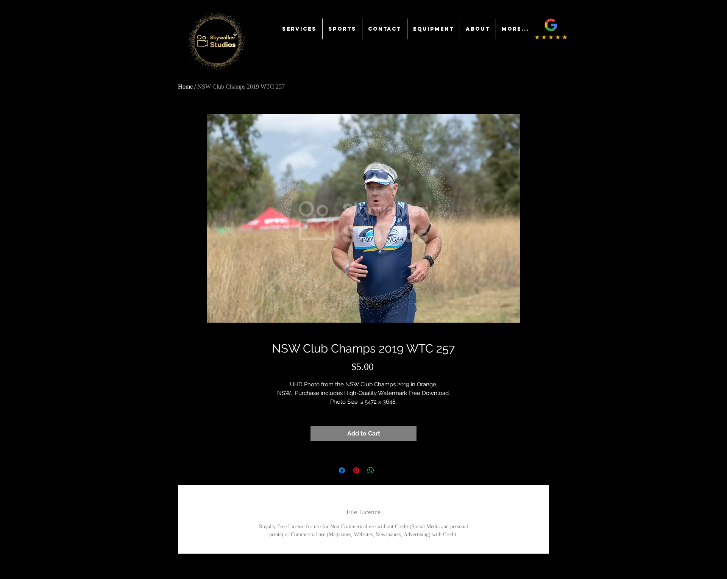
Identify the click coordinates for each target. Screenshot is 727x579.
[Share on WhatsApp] (370, 470)
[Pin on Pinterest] (356, 470)
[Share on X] (385, 470)
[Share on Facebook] (341, 470)
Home (185, 86)
